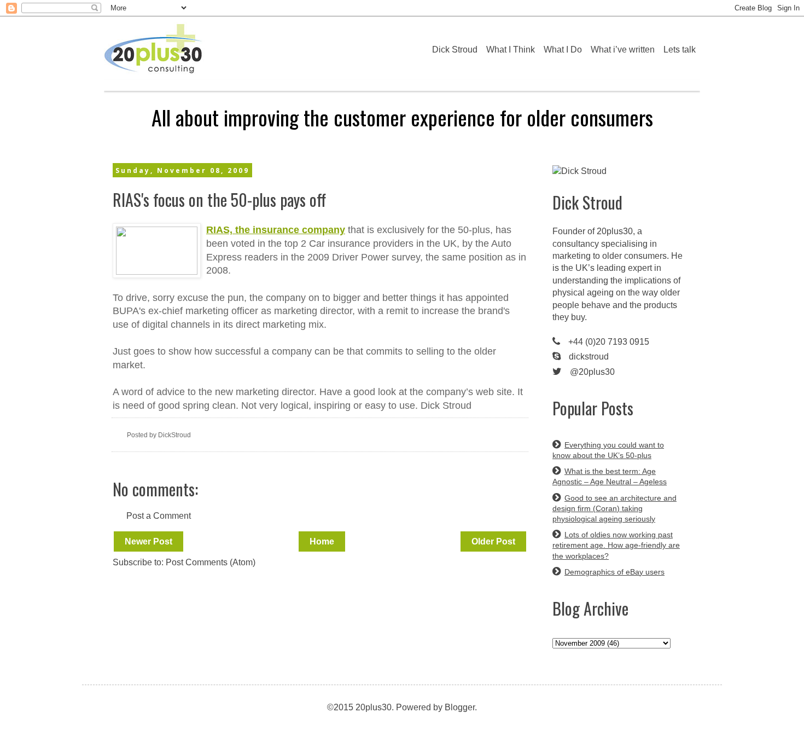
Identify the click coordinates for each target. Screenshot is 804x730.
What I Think (510, 49)
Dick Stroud (454, 49)
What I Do (563, 49)
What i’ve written (623, 49)
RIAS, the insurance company (275, 229)
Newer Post (148, 541)
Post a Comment (158, 515)
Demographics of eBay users (614, 571)
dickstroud (589, 356)
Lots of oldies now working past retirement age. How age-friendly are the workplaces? (616, 545)
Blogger (460, 707)
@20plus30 (592, 371)
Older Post (493, 541)
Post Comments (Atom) (210, 562)
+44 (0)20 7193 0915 (608, 341)
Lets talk (679, 49)
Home (322, 541)
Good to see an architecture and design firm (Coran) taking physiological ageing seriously (614, 508)
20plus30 (615, 231)
